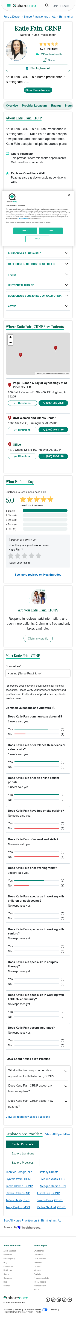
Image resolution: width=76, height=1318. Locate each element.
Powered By (10, 1227)
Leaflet (39, 373)
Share (51, 60)
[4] (31, 555)
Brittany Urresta (48, 1172)
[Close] (69, 194)
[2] (17, 555)
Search (47, 5)
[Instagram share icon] (53, 1301)
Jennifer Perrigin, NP (19, 1172)
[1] (10, 555)
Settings (37, 239)
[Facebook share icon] (48, 1301)
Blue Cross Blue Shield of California (35, 295)
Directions (24, 403)
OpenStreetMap (52, 373)
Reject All (25, 230)
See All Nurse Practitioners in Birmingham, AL (32, 1220)
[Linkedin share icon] (59, 1301)
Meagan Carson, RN (53, 1186)
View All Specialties (57, 1134)
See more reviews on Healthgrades (38, 574)
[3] (24, 555)
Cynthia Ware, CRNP (19, 1179)
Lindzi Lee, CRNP (48, 1193)
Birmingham (66, 16)
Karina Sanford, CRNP (51, 1207)
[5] (38, 555)
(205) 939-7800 (55, 403)
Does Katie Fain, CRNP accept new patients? (30, 1103)
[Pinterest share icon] (69, 1301)
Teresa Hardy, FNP (18, 1200)
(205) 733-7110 (55, 456)
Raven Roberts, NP (18, 1193)
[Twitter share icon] (64, 1301)
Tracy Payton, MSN (18, 1207)
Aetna (12, 306)
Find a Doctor (12, 16)
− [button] (10, 342)
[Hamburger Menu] (9, 5)
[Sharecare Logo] (24, 5)
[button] (53, 708)
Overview (12, 105)
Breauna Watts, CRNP (53, 1179)
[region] (38, 218)
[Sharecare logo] (38, 1297)
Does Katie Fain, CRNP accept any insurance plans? (30, 1088)
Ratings (56, 105)
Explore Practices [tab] (22, 1162)
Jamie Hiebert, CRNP (19, 1186)
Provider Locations (35, 105)
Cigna (12, 274)
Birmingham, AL (40, 68)
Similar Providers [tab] (22, 1144)
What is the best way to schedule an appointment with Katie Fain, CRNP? (31, 1073)
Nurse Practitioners (36, 16)
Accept (50, 230)
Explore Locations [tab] (22, 1153)
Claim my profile (38, 638)
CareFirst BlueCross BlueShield (31, 264)
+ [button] (10, 337)
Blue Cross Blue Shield (24, 253)
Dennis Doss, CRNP (50, 1200)
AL (53, 16)
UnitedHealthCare (21, 285)
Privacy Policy (23, 218)
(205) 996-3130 (55, 429)
